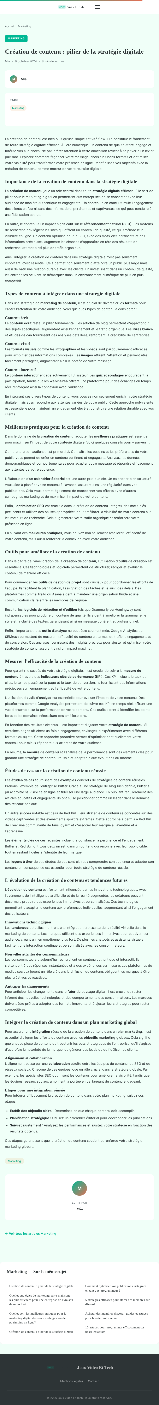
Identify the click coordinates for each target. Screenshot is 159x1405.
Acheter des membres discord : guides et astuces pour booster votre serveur (116, 1316)
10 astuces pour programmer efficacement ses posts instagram (115, 1329)
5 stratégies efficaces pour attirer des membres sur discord (117, 1302)
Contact (93, 1381)
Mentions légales (71, 1381)
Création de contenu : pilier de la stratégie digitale (41, 1286)
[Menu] (97, 7)
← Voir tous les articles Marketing (30, 1234)
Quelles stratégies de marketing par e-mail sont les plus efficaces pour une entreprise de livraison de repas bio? (41, 1300)
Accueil (9, 26)
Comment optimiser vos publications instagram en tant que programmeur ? (115, 1288)
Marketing (24, 26)
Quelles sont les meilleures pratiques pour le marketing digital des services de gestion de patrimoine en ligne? (37, 1318)
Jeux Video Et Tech (95, 1367)
